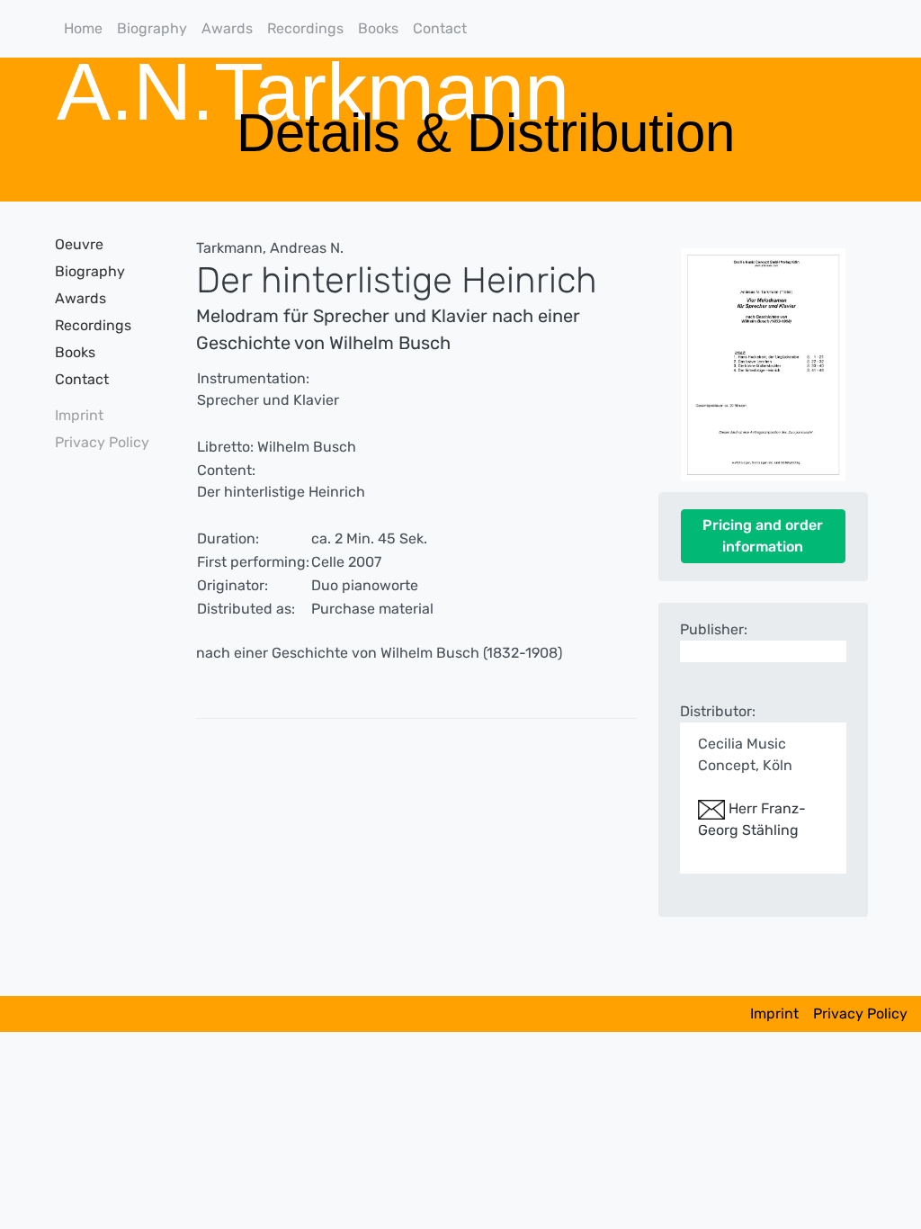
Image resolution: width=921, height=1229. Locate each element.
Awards (227, 28)
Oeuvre (79, 244)
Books (378, 28)
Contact (440, 28)
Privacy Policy (102, 442)
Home (83, 28)
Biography (152, 28)
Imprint (79, 415)
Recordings (305, 28)
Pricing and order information (762, 535)
